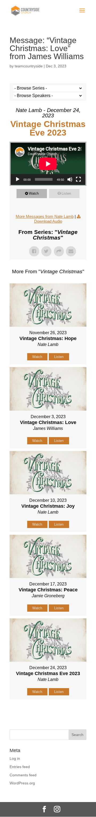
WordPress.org (22, 783)
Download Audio (48, 221)
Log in (15, 758)
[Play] (17, 179)
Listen (66, 193)
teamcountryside (29, 66)
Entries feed (20, 767)
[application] (48, 164)
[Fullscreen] (78, 179)
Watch (34, 193)
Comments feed (23, 775)
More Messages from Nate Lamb (45, 216)
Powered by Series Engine (48, 712)
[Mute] (70, 179)
